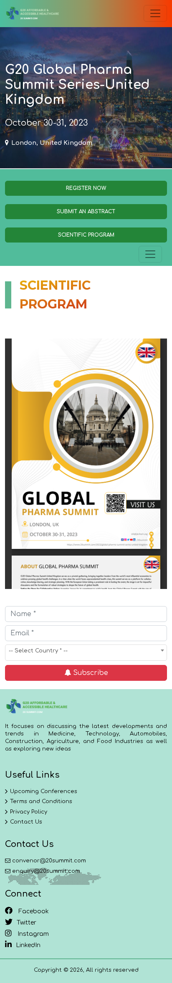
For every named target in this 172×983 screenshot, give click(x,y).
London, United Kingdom (51, 143)
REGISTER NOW (86, 188)
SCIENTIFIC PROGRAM (86, 235)
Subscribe (89, 673)
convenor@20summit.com (49, 861)
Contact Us (26, 822)
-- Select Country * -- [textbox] (38, 651)
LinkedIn (28, 945)
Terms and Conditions (41, 801)
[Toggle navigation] (155, 13)
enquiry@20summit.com (46, 871)
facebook (33, 911)
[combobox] (86, 652)
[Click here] (32, 13)
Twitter (26, 923)
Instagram (32, 934)
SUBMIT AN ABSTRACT (86, 212)
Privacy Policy (28, 812)
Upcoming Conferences (43, 791)
